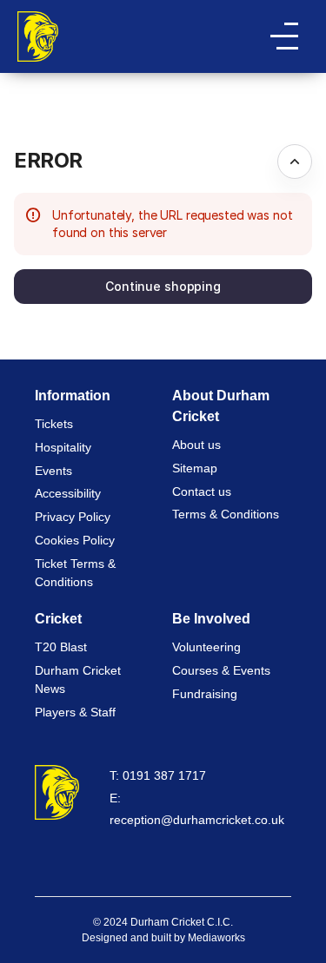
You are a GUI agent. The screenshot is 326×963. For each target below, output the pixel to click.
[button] (163, 286)
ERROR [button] (48, 160)
